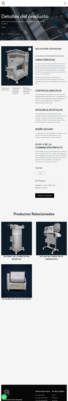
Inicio (2, 34)
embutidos (44, 188)
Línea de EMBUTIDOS (48, 185)
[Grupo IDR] (3, 3)
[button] (29, 49)
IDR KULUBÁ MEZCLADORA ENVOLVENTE (16, 299)
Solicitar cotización (45, 195)
